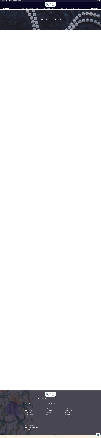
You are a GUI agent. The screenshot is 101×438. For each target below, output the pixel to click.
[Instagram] (97, 0)
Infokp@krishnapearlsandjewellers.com (13, 0)
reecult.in (51, 436)
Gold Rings (26, 416)
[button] (73, 8)
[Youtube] (99, 0)
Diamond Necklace (28, 414)
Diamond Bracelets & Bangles (31, 427)
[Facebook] (98, 0)
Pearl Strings (27, 429)
